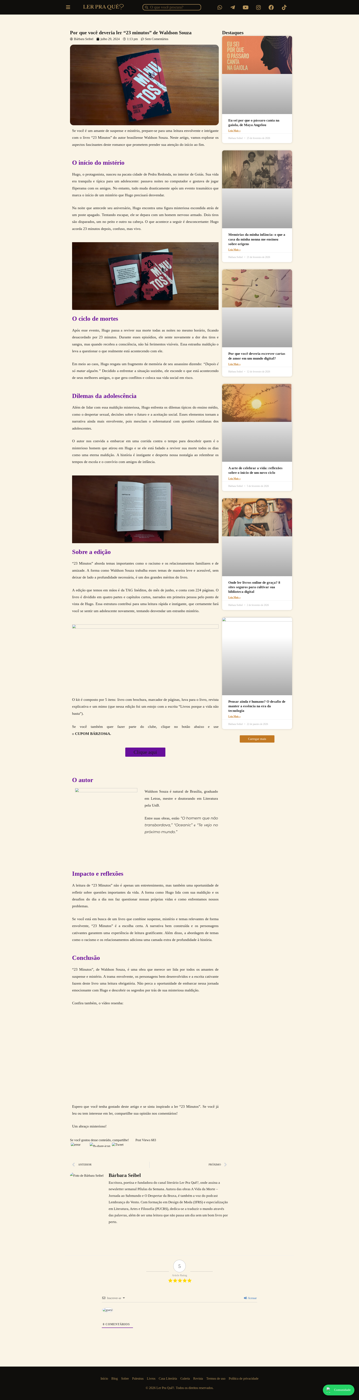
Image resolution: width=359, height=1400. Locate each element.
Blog (114, 1378)
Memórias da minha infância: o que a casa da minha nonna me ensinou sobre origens (256, 239)
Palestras (138, 1378)
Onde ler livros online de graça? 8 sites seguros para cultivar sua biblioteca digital (254, 587)
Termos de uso (215, 1378)
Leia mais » (234, 130)
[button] (257, 739)
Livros (151, 1378)
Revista (198, 1378)
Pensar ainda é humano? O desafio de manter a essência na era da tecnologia (256, 706)
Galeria (185, 1378)
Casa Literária (168, 1378)
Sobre (125, 1378)
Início (104, 1378)
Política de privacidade (243, 1378)
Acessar (252, 1298)
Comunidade (342, 1389)
